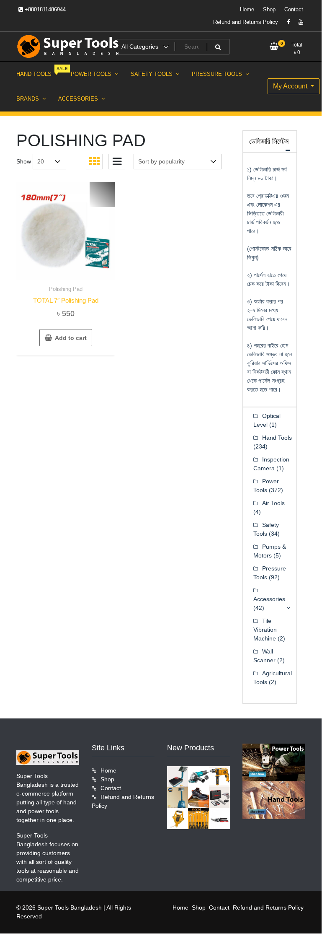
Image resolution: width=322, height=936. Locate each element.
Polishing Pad (65, 289)
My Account (291, 86)
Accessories (269, 599)
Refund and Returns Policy (245, 22)
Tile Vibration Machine (265, 629)
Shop (269, 9)
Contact (293, 9)
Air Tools (273, 503)
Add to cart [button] (71, 337)
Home (247, 9)
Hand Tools (277, 437)
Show (23, 161)
